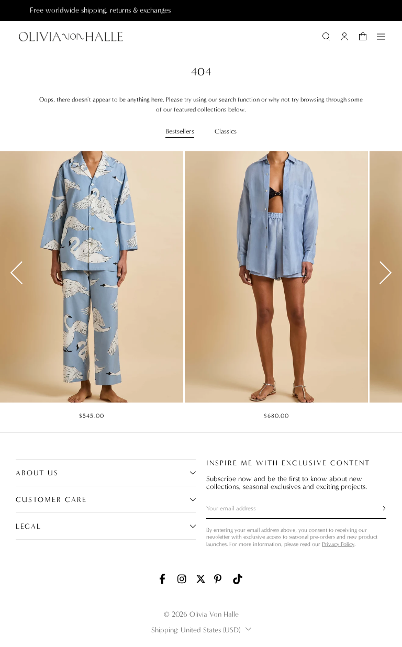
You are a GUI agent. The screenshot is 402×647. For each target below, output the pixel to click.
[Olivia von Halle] (71, 36)
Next (385, 272)
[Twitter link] (201, 579)
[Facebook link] (164, 579)
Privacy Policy (338, 544)
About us (37, 472)
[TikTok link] (237, 579)
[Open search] (326, 36)
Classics (226, 131)
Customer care (51, 499)
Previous (16, 272)
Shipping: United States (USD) (195, 630)
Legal (28, 526)
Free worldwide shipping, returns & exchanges (84, 10)
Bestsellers (179, 131)
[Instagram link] (182, 579)
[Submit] (378, 508)
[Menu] (381, 36)
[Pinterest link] (219, 579)
